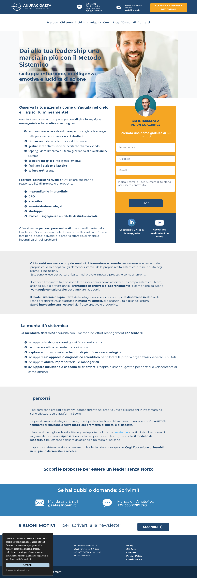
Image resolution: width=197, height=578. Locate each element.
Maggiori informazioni (20, 559)
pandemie (121, 432)
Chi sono (66, 22)
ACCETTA (27, 565)
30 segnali (128, 22)
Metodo (52, 22)
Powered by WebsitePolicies (18, 570)
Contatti (144, 22)
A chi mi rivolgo (86, 22)
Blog (115, 22)
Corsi (107, 22)
